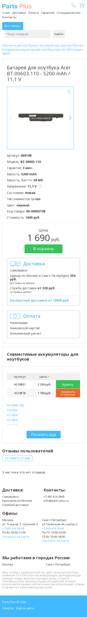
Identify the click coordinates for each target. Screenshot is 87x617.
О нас (6, 13)
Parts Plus (16, 6)
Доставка (19, 13)
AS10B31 (20, 384)
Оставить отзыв (17, 458)
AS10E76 (20, 393)
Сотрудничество (69, 13)
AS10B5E (12, 420)
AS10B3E (12, 415)
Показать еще (43, 434)
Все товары (12, 26)
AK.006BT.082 (15, 405)
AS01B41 (12, 410)
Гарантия (47, 13)
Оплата (33, 13)
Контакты (9, 17)
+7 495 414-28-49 (13, 528)
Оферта (7, 608)
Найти (58, 34)
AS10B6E (12, 425)
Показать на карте (15, 537)
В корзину (43, 248)
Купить (68, 384)
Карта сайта (25, 608)
